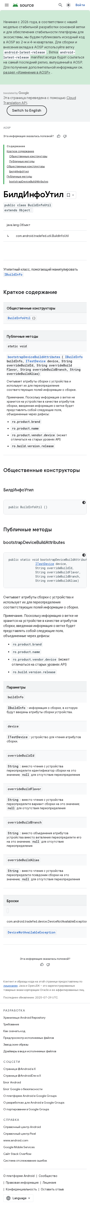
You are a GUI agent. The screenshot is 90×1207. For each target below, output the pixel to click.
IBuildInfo (13, 274)
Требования (11, 1024)
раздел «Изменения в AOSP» (26, 72)
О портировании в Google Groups (26, 1109)
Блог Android (12, 1082)
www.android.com (15, 1140)
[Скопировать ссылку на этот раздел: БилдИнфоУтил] (39, 490)
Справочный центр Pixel (19, 1134)
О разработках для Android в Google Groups (33, 1102)
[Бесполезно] (65, 136)
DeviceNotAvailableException (31, 932)
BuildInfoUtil (19, 318)
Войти (80, 5)
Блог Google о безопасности (22, 1089)
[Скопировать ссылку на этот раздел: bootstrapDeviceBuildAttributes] (70, 542)
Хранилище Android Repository (24, 1017)
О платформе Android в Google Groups (30, 1096)
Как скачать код (14, 1031)
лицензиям (10, 986)
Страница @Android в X (19, 1069)
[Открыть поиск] (60, 5)
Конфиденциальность (21, 1189)
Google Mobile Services (19, 1147)
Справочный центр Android (22, 1127)
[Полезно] (58, 136)
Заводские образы (15, 1044)
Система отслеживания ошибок (25, 1160)
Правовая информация (22, 1182)
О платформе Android (19, 1176)
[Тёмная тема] (83, 502)
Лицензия (49, 1182)
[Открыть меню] (7, 5)
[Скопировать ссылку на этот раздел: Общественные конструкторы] (7, 477)
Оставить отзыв (52, 1189)
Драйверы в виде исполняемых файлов (29, 1051)
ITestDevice (36, 361)
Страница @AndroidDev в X (22, 1075)
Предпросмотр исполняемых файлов (28, 1038)
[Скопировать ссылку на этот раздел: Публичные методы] (57, 530)
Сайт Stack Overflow (17, 1154)
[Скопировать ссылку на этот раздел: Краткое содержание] (62, 292)
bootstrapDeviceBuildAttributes (34, 357)
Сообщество (48, 1176)
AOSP (6, 128)
